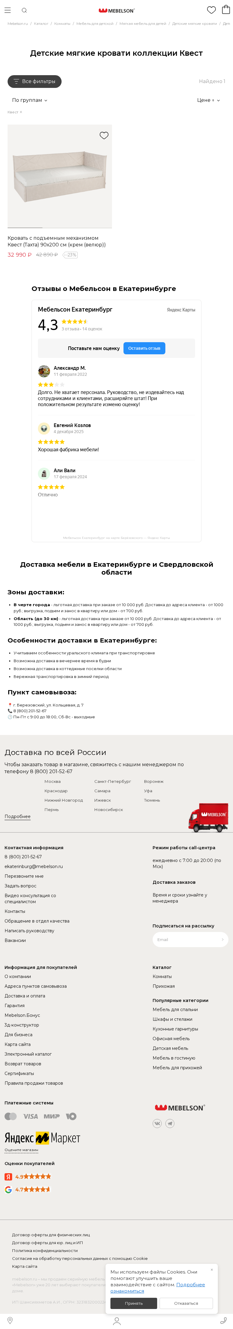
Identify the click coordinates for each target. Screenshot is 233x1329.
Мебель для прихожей (177, 1067)
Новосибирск (108, 809)
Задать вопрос (20, 886)
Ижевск (102, 800)
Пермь (52, 809)
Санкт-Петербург (112, 781)
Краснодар (56, 790)
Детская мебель (170, 1048)
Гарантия (15, 1005)
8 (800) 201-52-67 (29, 710)
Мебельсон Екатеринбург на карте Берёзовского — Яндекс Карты (116, 538)
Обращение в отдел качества (37, 921)
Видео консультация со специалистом (30, 898)
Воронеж (154, 781)
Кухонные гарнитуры (175, 1029)
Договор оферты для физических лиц (51, 1234)
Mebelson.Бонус (22, 1015)
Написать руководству (29, 930)
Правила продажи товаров (34, 1083)
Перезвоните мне (24, 876)
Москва (53, 781)
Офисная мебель (171, 1038)
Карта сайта (18, 1044)
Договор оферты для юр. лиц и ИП (47, 1242)
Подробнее (18, 816)
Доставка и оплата (25, 996)
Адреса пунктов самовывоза (36, 986)
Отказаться (186, 1303)
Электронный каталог (28, 1054)
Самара (102, 790)
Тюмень (152, 800)
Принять (134, 1303)
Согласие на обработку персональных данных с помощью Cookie (80, 1258)
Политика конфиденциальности (45, 1250)
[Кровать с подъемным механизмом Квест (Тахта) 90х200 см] (60, 177)
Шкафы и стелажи (172, 1019)
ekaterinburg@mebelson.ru (34, 866)
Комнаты (162, 976)
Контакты (15, 911)
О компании (18, 976)
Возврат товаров (23, 1064)
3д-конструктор (22, 1025)
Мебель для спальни (175, 1009)
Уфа (148, 790)
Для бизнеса (18, 1034)
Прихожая (164, 986)
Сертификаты (19, 1073)
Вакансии (15, 940)
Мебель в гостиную (174, 1058)
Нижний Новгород (64, 800)
